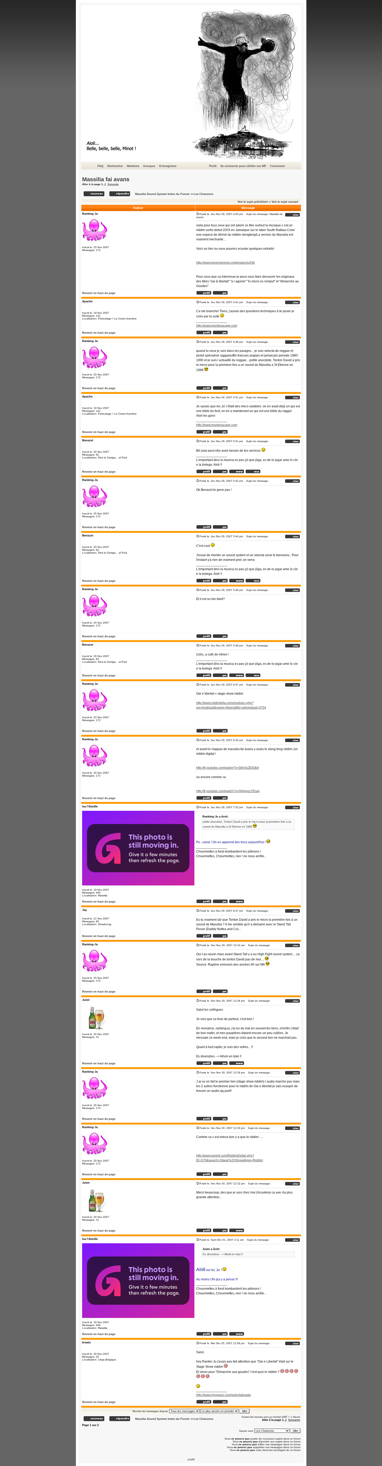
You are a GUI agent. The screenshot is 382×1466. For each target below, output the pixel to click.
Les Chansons (203, 194)
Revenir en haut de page (98, 293)
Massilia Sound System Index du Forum (162, 194)
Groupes (149, 165)
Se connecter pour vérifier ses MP (243, 165)
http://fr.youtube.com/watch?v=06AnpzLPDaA (228, 791)
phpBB (191, 1459)
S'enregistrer (167, 165)
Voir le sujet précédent (253, 201)
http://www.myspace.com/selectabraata (223, 1395)
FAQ (100, 165)
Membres (133, 165)
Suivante (113, 184)
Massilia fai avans (105, 179)
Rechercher (115, 165)
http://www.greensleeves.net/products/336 (225, 262)
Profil (212, 165)
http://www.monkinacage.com (216, 325)
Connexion (277, 165)
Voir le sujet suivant (285, 201)
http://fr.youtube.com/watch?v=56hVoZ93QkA (227, 768)
